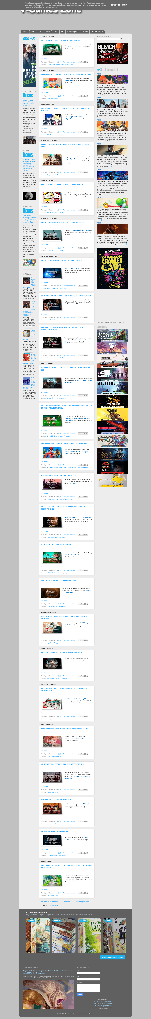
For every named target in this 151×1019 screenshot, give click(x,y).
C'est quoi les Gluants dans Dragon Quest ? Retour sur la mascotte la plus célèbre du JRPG (29, 219)
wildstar (61, 824)
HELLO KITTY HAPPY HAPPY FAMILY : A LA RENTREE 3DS (62, 185)
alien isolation (51, 288)
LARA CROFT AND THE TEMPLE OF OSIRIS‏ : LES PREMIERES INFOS (66, 296)
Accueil (67, 902)
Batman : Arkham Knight (54, 358)
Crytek (49, 792)
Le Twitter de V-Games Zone (102, 1001)
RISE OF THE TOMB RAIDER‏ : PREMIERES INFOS (59, 580)
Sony (68, 573)
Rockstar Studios (64, 499)
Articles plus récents (49, 902)
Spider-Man (84, 467)
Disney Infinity (58, 467)
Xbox (55, 32)
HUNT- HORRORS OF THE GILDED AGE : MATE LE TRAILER (62, 764)
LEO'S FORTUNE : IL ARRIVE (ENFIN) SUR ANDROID (60, 41)
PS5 (39, 32)
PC (62, 32)
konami (51, 537)
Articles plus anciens (84, 902)
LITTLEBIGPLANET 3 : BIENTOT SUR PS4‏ (56, 545)
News (25, 32)
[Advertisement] (71, 21)
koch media (53, 135)
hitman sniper (51, 679)
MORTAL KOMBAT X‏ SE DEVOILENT (54, 831)
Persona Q (65, 135)
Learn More (115, 5)
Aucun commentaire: (69, 62)
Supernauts (54, 98)
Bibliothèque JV (73, 32)
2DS (48, 436)
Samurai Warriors (56, 756)
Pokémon (67, 436)
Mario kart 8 (50, 895)
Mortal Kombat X (52, 855)
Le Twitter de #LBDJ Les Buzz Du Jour (103, 1003)
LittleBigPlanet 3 (54, 573)
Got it (124, 5)
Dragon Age (50, 175)
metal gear (58, 537)
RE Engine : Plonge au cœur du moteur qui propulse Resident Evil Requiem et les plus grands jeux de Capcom (29, 165)
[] (104, 95)
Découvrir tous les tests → (112, 957)
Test (32, 32)
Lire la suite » (45, 59)
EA (55, 175)
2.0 (48, 467)
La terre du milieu (52, 398)
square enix (61, 320)
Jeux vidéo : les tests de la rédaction (102, 1007)
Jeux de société (97, 32)
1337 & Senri (51, 64)
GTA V (49, 499)
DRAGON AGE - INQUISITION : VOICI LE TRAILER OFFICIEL (63, 222)
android (57, 64)
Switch (47, 32)
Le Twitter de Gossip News (103, 1005)
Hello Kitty (58, 213)
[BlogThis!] (81, 62)
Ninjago (56, 643)
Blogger (91, 1014)
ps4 (57, 499)
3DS (48, 135)
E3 (55, 250)
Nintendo (60, 436)
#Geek (85, 32)
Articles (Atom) (54, 905)
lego (48, 643)
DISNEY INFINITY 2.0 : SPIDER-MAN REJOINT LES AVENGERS (64, 444)
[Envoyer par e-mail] (79, 62)
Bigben (52, 213)
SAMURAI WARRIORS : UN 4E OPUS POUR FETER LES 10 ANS (64, 729)
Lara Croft (50, 320)
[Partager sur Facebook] (85, 62)
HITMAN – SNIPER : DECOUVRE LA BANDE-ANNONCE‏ (61, 653)
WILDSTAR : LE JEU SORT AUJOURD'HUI (56, 800)
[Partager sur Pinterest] (87, 62)
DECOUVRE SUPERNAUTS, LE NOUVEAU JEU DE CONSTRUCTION (66, 75)
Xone (71, 499)
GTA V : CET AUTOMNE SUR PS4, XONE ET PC (58, 475)
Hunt (53, 792)
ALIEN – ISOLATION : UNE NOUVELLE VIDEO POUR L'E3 (62, 260)
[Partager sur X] (83, 62)
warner (68, 358)
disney (51, 467)
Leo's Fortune (65, 64)
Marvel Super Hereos (69, 467)
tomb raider (62, 606)
